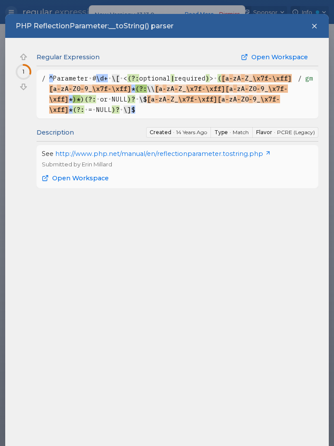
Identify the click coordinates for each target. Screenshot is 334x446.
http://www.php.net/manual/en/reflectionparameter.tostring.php (159, 154)
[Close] (314, 26)
